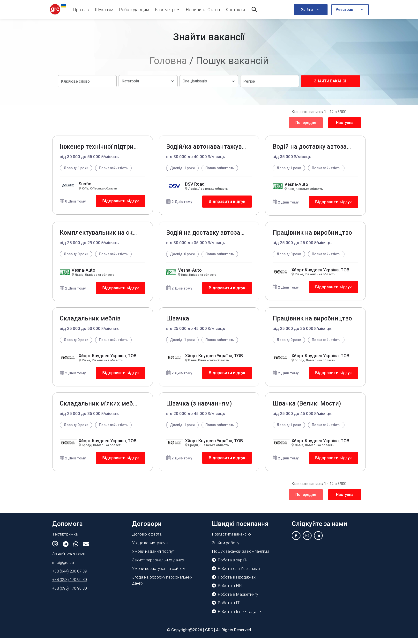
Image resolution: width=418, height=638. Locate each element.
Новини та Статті (203, 9)
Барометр (165, 9)
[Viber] (55, 544)
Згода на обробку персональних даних (162, 580)
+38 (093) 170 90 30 (69, 579)
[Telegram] (65, 544)
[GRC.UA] (57, 9)
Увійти (307, 9)
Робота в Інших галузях (239, 611)
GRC (209, 629)
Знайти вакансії (330, 81)
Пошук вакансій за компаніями (240, 551)
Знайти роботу (225, 542)
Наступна (344, 122)
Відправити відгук (120, 200)
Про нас (81, 9)
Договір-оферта (147, 534)
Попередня (305, 122)
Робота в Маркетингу (238, 594)
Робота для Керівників (239, 568)
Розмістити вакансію (231, 534)
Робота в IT (229, 602)
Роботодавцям (134, 9)
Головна (168, 60)
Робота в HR (230, 585)
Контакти (235, 9)
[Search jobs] (254, 9)
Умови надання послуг (153, 551)
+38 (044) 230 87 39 (69, 571)
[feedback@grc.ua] (86, 544)
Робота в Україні (233, 560)
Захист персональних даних (158, 560)
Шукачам (104, 9)
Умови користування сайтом (159, 568)
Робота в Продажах (236, 577)
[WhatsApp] (75, 544)
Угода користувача (150, 542)
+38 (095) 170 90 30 (69, 588)
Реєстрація (346, 9)
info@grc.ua (63, 562)
